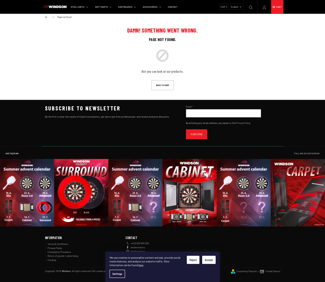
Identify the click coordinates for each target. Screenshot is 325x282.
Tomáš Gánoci (272, 271)
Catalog (52, 259)
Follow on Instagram (307, 153)
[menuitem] (79, 7)
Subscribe (197, 134)
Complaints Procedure (59, 251)
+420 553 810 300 (140, 243)
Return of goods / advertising (63, 255)
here (140, 265)
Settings (117, 273)
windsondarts (138, 247)
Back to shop (162, 85)
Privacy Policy (243, 122)
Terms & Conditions (58, 243)
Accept (209, 259)
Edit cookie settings (101, 271)
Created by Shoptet (246, 271)
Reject (193, 259)
